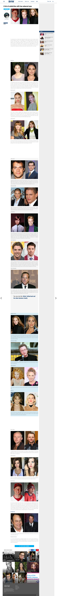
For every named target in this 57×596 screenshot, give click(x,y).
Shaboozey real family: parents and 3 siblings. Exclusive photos (49, 37)
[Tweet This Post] (34, 550)
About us (16, 585)
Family (37, 1)
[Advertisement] (24, 31)
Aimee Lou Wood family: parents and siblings (49, 41)
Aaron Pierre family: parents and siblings (48, 45)
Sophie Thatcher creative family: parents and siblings (48, 53)
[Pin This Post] (37, 550)
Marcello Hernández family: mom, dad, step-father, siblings (49, 49)
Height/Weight (20, 1)
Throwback (32, 1)
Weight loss (27, 1)
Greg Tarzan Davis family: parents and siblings (49, 33)
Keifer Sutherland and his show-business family (24, 297)
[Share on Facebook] (32, 550)
